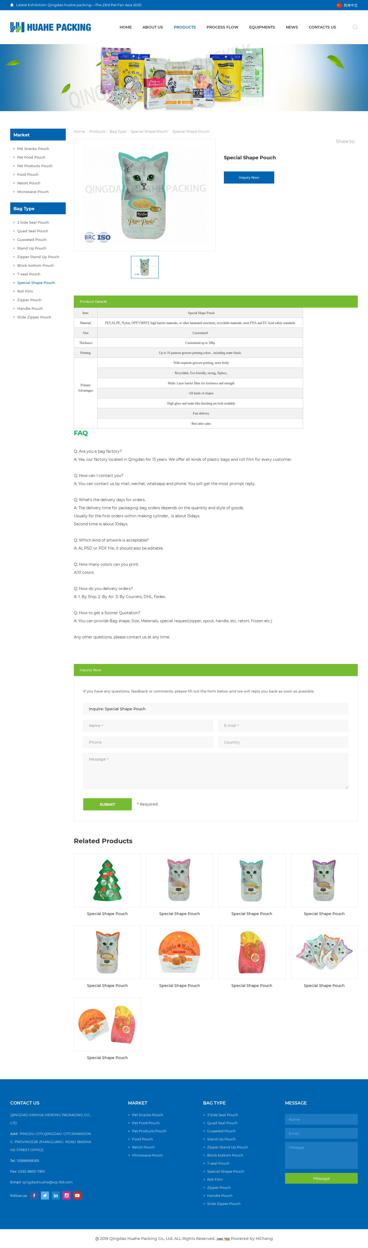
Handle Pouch (30, 308)
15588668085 (28, 1160)
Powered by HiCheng (252, 1238)
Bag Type (23, 208)
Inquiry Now (249, 177)
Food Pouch (28, 174)
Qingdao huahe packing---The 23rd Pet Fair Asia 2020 (95, 5)
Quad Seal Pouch (32, 231)
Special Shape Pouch (36, 282)
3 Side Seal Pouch (33, 222)
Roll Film (25, 291)
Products (97, 131)
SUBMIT (107, 804)
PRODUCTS (185, 27)
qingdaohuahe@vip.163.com (47, 1182)
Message (321, 1178)
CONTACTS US (322, 27)
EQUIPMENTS (262, 27)
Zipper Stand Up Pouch (38, 257)
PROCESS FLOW (222, 27)
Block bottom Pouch (35, 265)
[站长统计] (223, 1238)
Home (79, 131)
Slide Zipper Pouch (34, 317)
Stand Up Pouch (31, 248)
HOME (126, 27)
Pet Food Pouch (31, 157)
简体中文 (351, 5)
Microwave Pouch (33, 191)
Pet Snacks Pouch (33, 148)
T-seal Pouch (28, 274)
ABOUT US (153, 27)
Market (21, 135)
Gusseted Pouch (32, 239)
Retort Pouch (28, 183)
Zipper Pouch (29, 300)
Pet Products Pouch (35, 166)
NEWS (292, 27)
